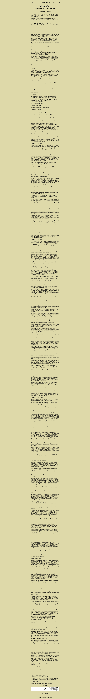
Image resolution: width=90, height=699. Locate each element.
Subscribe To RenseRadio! (53, 687)
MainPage (45, 693)
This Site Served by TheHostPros (45, 697)
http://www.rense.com (45, 694)
